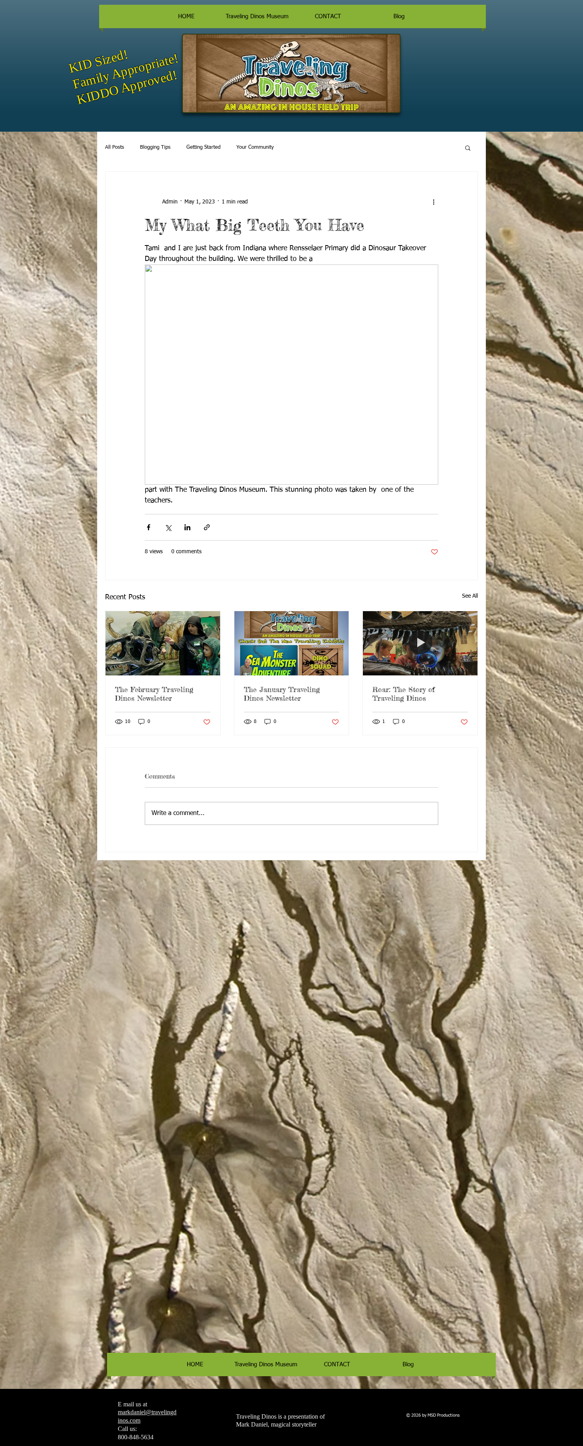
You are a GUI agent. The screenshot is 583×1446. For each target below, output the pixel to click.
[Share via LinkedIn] (187, 527)
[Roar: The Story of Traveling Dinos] (420, 643)
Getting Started (203, 147)
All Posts (114, 147)
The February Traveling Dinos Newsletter (154, 693)
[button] (468, 147)
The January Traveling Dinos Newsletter (282, 693)
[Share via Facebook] (148, 527)
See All (470, 596)
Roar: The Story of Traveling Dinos (403, 693)
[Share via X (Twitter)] (168, 527)
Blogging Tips (155, 147)
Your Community (255, 147)
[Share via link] (207, 527)
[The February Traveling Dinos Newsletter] (162, 643)
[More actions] (433, 202)
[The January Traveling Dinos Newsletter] (291, 643)
